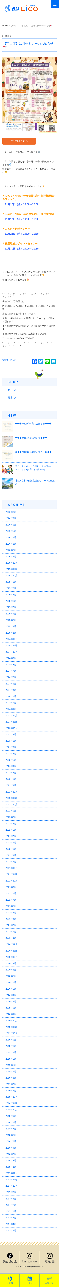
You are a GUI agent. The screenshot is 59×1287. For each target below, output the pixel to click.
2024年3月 (11, 696)
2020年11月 (11, 950)
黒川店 (12, 397)
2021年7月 (11, 900)
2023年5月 (11, 760)
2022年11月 (11, 798)
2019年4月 (11, 1071)
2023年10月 (11, 728)
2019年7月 (11, 1052)
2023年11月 (11, 721)
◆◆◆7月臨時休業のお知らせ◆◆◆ (33, 452)
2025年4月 (11, 613)
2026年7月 (11, 518)
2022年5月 (11, 836)
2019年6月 (11, 1059)
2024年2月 (11, 702)
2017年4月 (11, 1224)
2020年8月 (11, 969)
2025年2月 (11, 626)
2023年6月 (11, 753)
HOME (5, 26)
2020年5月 (11, 989)
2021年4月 (11, 919)
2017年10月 (11, 1186)
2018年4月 (11, 1148)
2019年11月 (11, 1027)
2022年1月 (11, 861)
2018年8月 (11, 1122)
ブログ (14, 26)
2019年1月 (11, 1090)
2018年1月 (11, 1167)
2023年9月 (11, 734)
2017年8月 (11, 1198)
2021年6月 (11, 906)
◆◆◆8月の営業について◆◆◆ (31, 438)
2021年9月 (11, 887)
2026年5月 (11, 531)
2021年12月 (11, 868)
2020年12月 (11, 944)
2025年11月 (11, 569)
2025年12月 (11, 563)
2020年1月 (11, 1014)
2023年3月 (11, 772)
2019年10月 (11, 1033)
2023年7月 (11, 747)
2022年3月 (11, 849)
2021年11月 (11, 874)
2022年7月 (11, 823)
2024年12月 (11, 639)
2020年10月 (11, 957)
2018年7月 (11, 1128)
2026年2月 (11, 550)
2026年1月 (11, 556)
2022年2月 (11, 855)
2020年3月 (11, 1001)
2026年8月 (11, 512)
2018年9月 (11, 1116)
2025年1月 (11, 633)
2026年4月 (11, 537)
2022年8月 (11, 817)
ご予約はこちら (19, 141)
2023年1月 (11, 785)
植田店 (12, 390)
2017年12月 (11, 1173)
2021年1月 (11, 938)
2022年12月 (11, 791)
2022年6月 (11, 830)
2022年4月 (11, 842)
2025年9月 (11, 582)
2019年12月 (11, 1020)
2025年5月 (11, 607)
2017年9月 (11, 1192)
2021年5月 (11, 912)
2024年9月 (11, 658)
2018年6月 (11, 1135)
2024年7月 (11, 671)
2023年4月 (11, 766)
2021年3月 (11, 925)
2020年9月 (11, 963)
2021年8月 (11, 893)
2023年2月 (11, 779)
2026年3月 (11, 544)
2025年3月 (11, 620)
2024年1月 (11, 709)
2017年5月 (11, 1217)
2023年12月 (11, 715)
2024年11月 (11, 645)
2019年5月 (11, 1065)
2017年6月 (11, 1211)
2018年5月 (11, 1141)
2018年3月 (11, 1154)
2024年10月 (11, 652)
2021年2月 (11, 931)
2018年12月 (11, 1097)
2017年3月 (11, 1230)
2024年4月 (11, 690)
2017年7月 (11, 1205)
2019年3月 (11, 1077)
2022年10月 (11, 804)
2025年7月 (11, 594)
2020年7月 (11, 976)
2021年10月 (11, 880)
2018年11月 (11, 1103)
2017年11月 (11, 1179)
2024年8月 (11, 664)
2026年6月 (11, 524)
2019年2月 (11, 1084)
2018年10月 (11, 1109)
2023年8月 (11, 741)
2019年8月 (11, 1046)
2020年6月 (11, 982)
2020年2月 (11, 1008)
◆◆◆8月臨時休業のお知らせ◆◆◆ (33, 423)
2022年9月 (11, 810)
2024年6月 (11, 677)
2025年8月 (11, 588)
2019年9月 (11, 1039)
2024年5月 (11, 683)
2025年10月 (11, 575)
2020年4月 (11, 995)
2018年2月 (11, 1160)
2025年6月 (11, 601)
